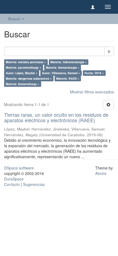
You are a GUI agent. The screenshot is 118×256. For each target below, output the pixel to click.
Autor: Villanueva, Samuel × (61, 73)
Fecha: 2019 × (94, 73)
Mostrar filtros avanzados (92, 91)
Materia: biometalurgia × (62, 67)
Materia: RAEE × (67, 78)
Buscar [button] (14, 18)
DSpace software (19, 168)
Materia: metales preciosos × (26, 62)
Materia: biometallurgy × (22, 84)
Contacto (12, 184)
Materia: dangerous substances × (29, 78)
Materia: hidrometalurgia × (68, 62)
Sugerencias (34, 184)
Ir (109, 51)
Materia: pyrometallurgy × (23, 67)
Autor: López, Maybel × (21, 73)
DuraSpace (14, 179)
